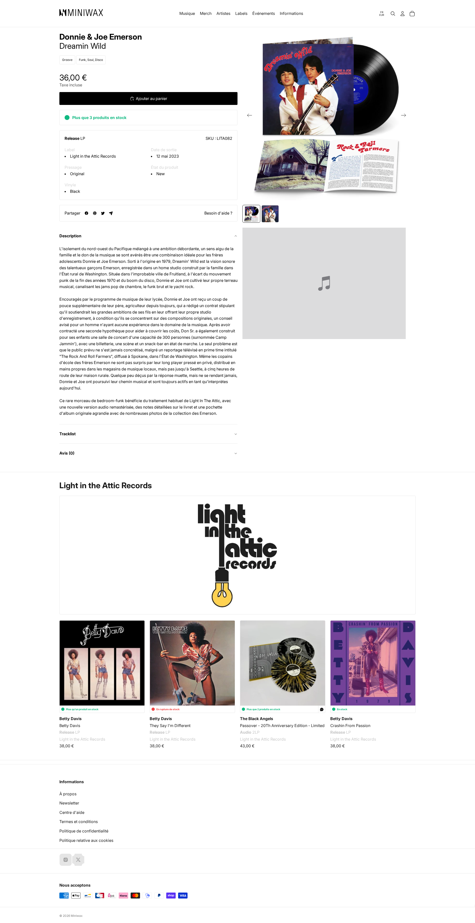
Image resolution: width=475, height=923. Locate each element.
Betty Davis (70, 718)
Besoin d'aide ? (218, 213)
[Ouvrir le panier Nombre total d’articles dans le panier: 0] (412, 13)
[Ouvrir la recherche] (392, 13)
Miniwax (77, 916)
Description (70, 235)
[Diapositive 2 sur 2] (270, 213)
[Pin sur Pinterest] (95, 213)
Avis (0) (66, 453)
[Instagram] (65, 859)
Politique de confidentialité (83, 830)
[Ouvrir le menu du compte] (402, 13)
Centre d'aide (71, 812)
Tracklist (67, 433)
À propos (67, 793)
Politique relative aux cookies (86, 840)
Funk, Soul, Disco (91, 60)
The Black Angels (256, 718)
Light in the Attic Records (93, 156)
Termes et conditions (78, 821)
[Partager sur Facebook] (86, 213)
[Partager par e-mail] (111, 213)
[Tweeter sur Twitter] (103, 213)
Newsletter (69, 803)
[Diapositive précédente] (248, 116)
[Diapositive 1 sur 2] (251, 213)
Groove (67, 60)
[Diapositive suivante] (405, 116)
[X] (78, 859)
